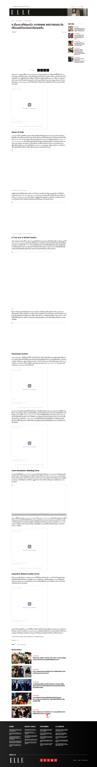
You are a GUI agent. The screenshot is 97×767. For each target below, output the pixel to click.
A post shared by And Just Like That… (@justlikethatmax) (29, 568)
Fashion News (36, 669)
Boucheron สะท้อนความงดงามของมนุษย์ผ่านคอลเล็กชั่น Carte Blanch (79, 30)
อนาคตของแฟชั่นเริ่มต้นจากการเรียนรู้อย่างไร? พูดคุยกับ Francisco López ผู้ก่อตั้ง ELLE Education (61, 744)
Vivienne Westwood (21, 644)
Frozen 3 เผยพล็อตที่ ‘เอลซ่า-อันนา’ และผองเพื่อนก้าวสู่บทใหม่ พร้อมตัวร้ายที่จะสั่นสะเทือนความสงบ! (46, 737)
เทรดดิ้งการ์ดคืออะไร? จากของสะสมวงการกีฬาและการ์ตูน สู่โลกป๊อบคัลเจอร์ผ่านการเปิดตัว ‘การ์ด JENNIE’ (46, 730)
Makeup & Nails (77, 33)
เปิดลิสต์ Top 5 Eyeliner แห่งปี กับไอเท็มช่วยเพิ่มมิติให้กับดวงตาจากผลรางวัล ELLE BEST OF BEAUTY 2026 (61, 730)
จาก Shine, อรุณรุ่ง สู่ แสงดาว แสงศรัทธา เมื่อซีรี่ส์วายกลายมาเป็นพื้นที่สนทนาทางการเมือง (46, 741)
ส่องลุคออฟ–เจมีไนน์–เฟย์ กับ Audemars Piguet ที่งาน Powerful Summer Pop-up (46, 744)
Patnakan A (14, 31)
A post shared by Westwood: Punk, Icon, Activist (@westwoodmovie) (29, 464)
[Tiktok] (55, 760)
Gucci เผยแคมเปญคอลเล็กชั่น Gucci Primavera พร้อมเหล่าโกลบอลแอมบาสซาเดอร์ (49, 672)
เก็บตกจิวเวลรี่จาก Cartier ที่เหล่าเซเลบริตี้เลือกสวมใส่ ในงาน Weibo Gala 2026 (31, 740)
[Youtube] (52, 760)
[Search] (82, 7)
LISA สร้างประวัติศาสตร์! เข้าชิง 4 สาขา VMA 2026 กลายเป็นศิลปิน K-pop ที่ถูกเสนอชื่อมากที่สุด (46, 734)
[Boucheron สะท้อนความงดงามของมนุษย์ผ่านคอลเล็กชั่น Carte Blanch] (70, 28)
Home (12, 20)
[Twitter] (48, 760)
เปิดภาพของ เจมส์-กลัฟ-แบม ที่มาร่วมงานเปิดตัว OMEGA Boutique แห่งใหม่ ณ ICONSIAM (31, 743)
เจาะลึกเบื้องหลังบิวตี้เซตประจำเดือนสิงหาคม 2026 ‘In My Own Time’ (79, 44)
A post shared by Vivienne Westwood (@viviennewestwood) (29, 126)
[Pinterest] (44, 70)
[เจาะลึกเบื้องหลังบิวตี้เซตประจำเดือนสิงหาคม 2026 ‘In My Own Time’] (70, 43)
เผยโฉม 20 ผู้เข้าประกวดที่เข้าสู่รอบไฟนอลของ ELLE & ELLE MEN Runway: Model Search (61, 741)
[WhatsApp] (47, 70)
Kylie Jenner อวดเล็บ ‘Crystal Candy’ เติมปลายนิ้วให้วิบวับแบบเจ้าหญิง (79, 37)
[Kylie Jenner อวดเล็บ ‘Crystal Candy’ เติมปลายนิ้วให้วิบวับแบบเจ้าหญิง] (70, 35)
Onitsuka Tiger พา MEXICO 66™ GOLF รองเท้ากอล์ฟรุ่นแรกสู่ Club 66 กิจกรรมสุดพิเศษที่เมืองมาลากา (49, 659)
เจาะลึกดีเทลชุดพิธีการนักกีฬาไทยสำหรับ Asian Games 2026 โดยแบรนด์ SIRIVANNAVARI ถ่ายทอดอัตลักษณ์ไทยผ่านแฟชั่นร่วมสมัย (49, 685)
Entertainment (19, 20)
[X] (41, 70)
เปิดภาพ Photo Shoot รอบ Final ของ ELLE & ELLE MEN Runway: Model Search (61, 737)
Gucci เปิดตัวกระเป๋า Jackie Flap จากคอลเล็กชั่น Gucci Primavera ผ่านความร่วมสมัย (49, 713)
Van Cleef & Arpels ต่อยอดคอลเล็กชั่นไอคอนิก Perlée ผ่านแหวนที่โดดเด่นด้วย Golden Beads (31, 736)
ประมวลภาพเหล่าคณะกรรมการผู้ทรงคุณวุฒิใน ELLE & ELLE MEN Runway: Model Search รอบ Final (61, 734)
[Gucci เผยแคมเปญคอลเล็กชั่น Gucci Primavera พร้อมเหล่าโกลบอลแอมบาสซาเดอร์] (21, 671)
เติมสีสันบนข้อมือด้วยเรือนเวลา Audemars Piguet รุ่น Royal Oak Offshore (30, 733)
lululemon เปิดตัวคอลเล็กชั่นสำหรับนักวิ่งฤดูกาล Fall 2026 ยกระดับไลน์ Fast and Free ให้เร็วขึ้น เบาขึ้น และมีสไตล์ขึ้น (49, 699)
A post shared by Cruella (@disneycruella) (29, 625)
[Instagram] (44, 760)
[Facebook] (38, 70)
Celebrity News (27, 20)
